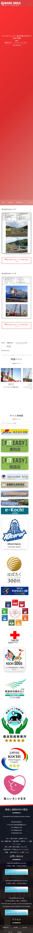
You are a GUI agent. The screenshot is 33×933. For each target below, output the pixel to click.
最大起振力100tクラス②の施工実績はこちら (18, 325)
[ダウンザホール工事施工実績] (11, 375)
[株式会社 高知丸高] (11, 3)
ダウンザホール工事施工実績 (11, 387)
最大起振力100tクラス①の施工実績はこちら (18, 260)
